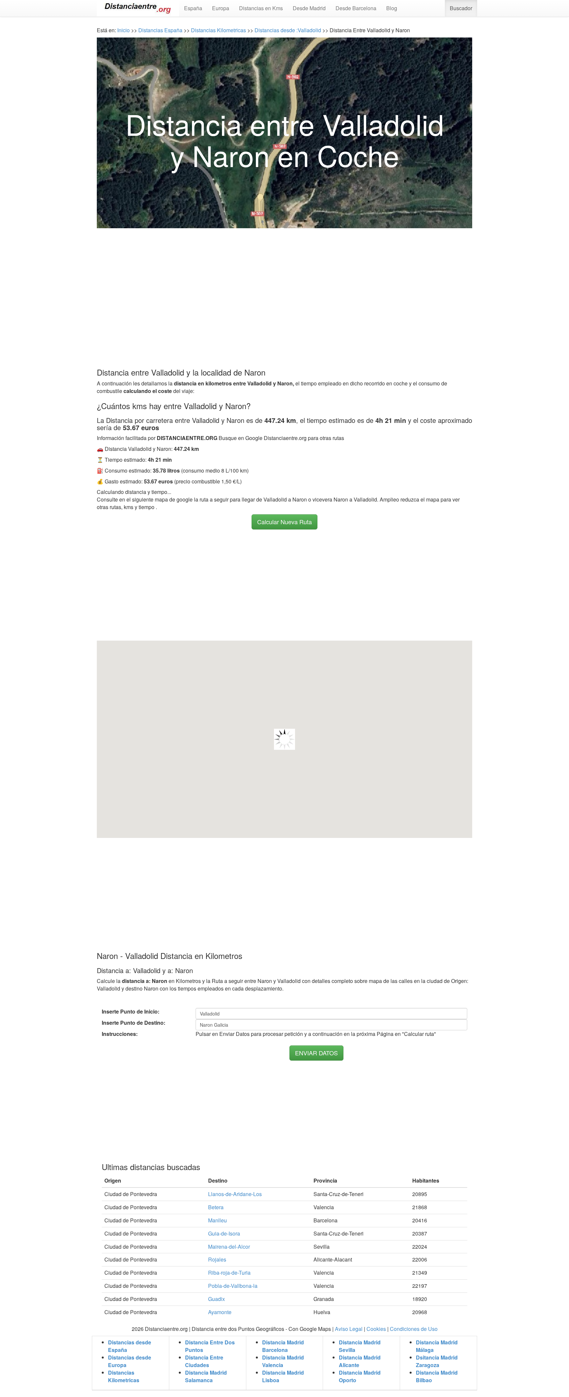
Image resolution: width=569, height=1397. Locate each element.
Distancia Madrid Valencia (283, 1361)
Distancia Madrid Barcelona (283, 1346)
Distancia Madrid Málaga (437, 1346)
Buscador (461, 8)
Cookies (376, 1329)
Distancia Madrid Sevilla (360, 1346)
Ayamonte (219, 1312)
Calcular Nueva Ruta (284, 521)
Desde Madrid (309, 8)
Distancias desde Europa (129, 1361)
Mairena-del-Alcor (229, 1246)
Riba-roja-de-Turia (229, 1272)
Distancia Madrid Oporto (360, 1376)
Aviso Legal (349, 1329)
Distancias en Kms (261, 8)
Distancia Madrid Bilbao (437, 1376)
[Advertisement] (284, 285)
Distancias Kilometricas (219, 30)
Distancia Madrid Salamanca (206, 1376)
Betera (216, 1207)
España (193, 8)
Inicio (123, 30)
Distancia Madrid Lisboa (283, 1376)
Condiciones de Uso (414, 1329)
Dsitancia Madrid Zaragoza (437, 1361)
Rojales (217, 1259)
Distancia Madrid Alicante (360, 1361)
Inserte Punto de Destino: (133, 1022)
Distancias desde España (129, 1346)
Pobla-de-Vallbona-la (232, 1285)
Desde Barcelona (356, 8)
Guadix (216, 1299)
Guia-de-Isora (224, 1233)
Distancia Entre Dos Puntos (210, 1346)
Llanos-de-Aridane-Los (235, 1194)
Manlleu (217, 1220)
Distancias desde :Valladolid (287, 30)
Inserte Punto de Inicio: (130, 1011)
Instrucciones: (120, 1034)
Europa (220, 8)
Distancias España (160, 30)
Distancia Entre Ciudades (204, 1361)
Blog (391, 8)
